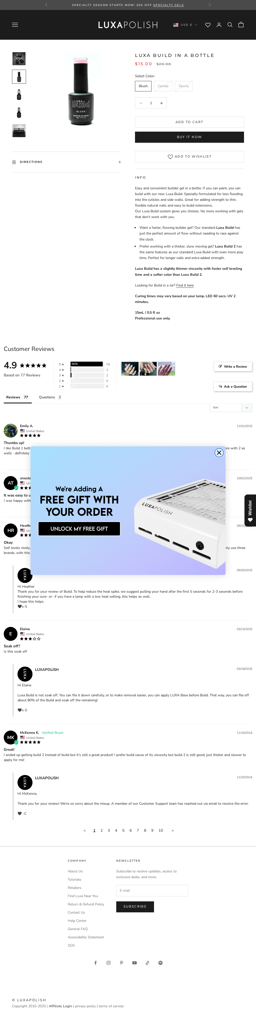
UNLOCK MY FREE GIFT (79, 528)
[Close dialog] (219, 452)
